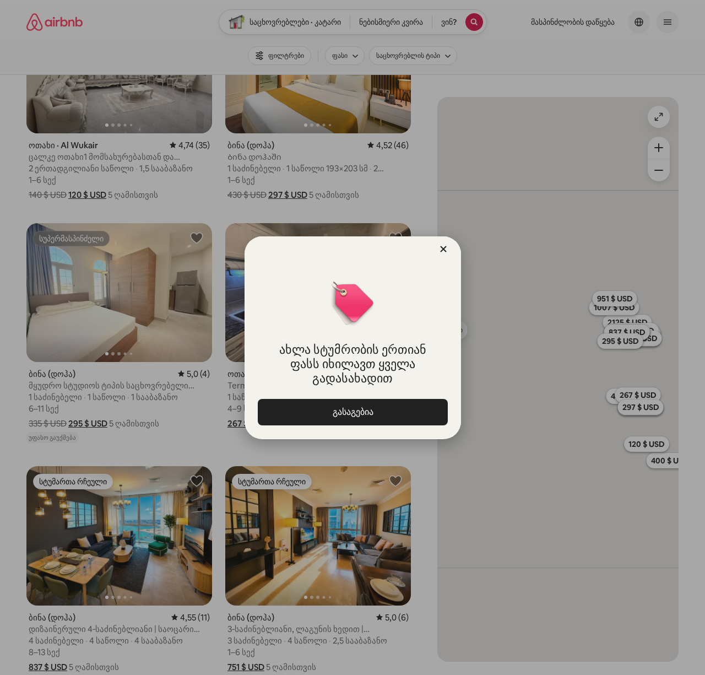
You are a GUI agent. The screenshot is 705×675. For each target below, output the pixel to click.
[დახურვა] (443, 249)
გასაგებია (352, 412)
